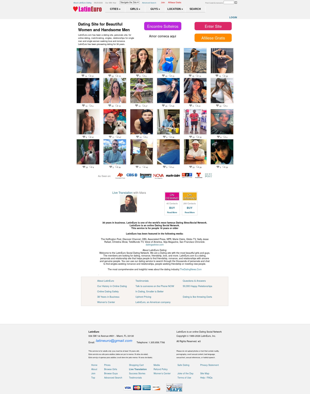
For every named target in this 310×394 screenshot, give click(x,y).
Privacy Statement (209, 365)
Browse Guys (111, 373)
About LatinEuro (105, 280)
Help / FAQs (206, 377)
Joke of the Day (185, 373)
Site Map (204, 373)
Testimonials (142, 280)
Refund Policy (161, 369)
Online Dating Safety (108, 291)
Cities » (115, 9)
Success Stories (137, 373)
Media (157, 365)
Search (195, 9)
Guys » (155, 9)
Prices (107, 365)
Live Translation (122, 192)
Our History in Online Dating (112, 286)
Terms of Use (184, 377)
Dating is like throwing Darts (197, 296)
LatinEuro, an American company (153, 302)
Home (94, 365)
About (94, 369)
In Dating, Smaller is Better (149, 291)
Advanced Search (149, 2)
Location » (175, 9)
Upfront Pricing (143, 296)
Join (163, 2)
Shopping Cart (136, 365)
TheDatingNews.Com (191, 269)
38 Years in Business (108, 296)
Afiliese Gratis (174, 2)
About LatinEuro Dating (82, 2)
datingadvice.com (155, 244)
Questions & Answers (194, 280)
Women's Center (106, 302)
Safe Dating (183, 365)
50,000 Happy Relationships (197, 286)
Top (93, 377)
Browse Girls (110, 369)
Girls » (135, 9)
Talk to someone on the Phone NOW (154, 286)
